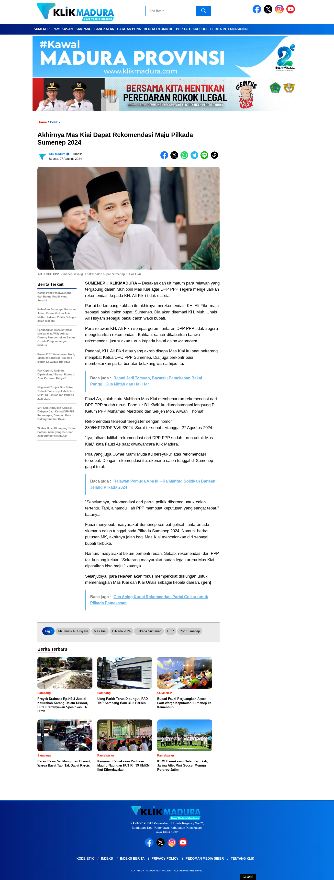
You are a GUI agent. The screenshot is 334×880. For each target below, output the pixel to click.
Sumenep (42, 29)
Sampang (83, 29)
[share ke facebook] (165, 158)
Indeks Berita (132, 858)
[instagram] (280, 12)
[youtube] (291, 12)
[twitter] (269, 12)
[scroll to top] (320, 872)
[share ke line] (205, 158)
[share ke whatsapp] (185, 158)
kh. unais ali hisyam (73, 631)
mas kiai (100, 631)
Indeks (107, 858)
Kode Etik (85, 858)
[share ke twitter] (175, 158)
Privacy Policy (165, 858)
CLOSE (248, 877)
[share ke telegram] (195, 158)
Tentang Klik (242, 858)
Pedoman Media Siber (205, 858)
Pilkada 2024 (121, 631)
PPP (170, 631)
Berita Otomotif (158, 29)
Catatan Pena (129, 29)
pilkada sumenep (148, 631)
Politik (55, 122)
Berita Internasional (229, 29)
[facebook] (258, 12)
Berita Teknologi (191, 29)
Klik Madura (57, 154)
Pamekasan (63, 29)
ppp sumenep (190, 631)
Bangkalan (104, 29)
